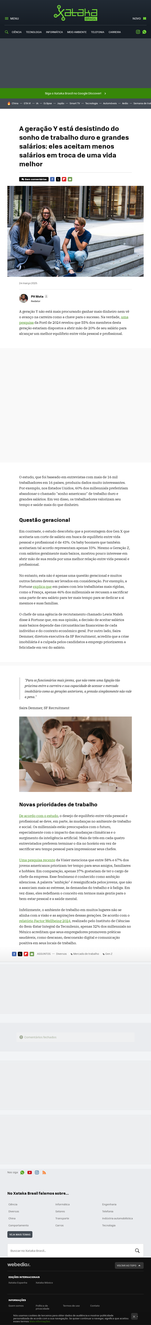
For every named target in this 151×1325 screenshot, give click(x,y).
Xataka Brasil (75, 13)
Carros (59, 1225)
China (15, 103)
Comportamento (18, 1225)
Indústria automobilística (117, 1218)
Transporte (62, 1218)
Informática (54, 32)
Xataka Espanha (17, 1282)
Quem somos (16, 1305)
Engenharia (109, 1204)
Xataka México (44, 1282)
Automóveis (110, 103)
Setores (60, 1211)
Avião (125, 103)
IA (37, 103)
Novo (137, 18)
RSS (44, 1172)
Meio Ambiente (77, 32)
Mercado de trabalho (86, 953)
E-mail (70, 179)
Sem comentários (35, 179)
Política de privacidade (42, 1307)
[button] (39, 296)
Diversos (61, 953)
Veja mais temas (19, 1234)
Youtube (30, 1172)
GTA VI (27, 103)
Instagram (138, 32)
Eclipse (48, 103)
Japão (60, 103)
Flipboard (64, 179)
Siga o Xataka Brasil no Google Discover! (73, 93)
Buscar (137, 1250)
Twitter (58, 179)
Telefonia (97, 32)
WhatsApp (144, 32)
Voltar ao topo (126, 1265)
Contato (95, 1305)
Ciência (17, 32)
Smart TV (75, 103)
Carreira (115, 32)
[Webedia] (18, 1264)
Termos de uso (71, 1305)
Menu (14, 18)
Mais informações (39, 1321)
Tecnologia (34, 32)
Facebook (52, 179)
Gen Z (108, 953)
